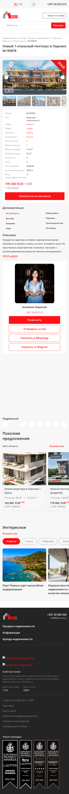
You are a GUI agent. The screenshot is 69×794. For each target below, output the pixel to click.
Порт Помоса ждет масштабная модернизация (23, 587)
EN (20, 4)
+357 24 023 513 (56, 4)
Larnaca (30, 124)
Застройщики (12, 213)
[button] (63, 77)
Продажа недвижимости (39, 38)
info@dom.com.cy (58, 618)
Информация (11, 632)
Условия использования (16, 721)
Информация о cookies (15, 726)
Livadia (29, 128)
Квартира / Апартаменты (14, 41)
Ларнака (57, 38)
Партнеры (8, 705)
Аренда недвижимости (18, 639)
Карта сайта (9, 710)
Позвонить (34, 320)
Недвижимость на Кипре (14, 38)
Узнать (29, 132)
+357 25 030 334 (56, 614)
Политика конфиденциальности (20, 716)
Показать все (56, 446)
